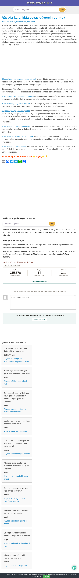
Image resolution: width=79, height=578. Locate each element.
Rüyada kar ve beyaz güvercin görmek (17, 136)
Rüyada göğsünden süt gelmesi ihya (17, 544)
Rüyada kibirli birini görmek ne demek (16, 522)
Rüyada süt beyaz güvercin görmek (16, 103)
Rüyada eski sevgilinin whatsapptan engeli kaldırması (16, 360)
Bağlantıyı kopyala (39, 319)
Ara (62, 9)
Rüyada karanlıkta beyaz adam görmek (18, 96)
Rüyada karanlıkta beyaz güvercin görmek (33, 17)
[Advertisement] (39, 62)
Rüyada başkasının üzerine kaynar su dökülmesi (15, 410)
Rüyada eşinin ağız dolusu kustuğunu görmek (14, 499)
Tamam (46, 576)
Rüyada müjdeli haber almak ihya (15, 382)
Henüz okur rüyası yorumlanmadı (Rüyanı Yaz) (18, 22)
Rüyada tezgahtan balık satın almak (16, 477)
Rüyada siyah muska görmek (16, 566)
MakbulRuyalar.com (39, 2)
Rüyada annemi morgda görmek (17, 454)
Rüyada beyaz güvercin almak (14, 146)
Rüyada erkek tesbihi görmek (16, 431)
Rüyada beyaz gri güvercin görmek (16, 111)
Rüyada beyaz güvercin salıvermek (16, 126)
